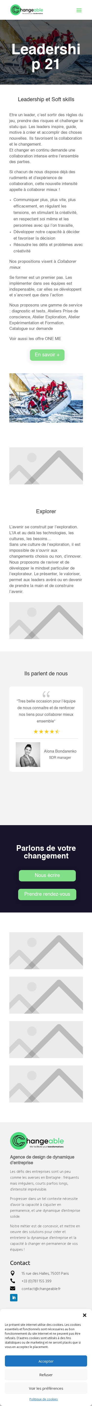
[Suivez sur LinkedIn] (13, 1297)
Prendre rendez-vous (47, 894)
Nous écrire (47, 875)
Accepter (46, 1361)
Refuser (46, 1374)
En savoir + (47, 355)
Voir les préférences (46, 1388)
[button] (84, 1315)
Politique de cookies (43, 1399)
